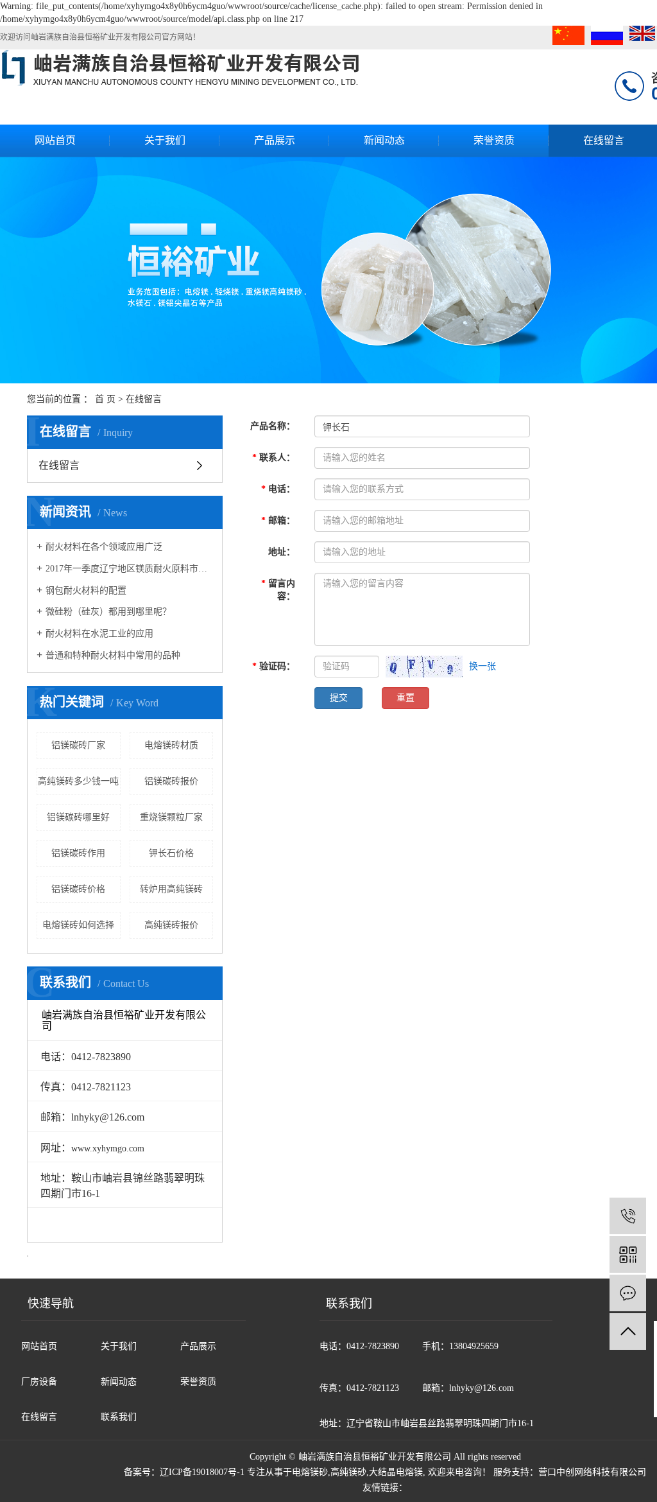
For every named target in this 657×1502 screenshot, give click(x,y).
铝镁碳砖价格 (78, 889)
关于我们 (164, 140)
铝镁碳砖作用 (78, 853)
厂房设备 (39, 1381)
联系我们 (119, 1417)
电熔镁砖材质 (171, 745)
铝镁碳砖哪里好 (78, 817)
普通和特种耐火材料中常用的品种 (113, 655)
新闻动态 (384, 140)
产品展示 (274, 140)
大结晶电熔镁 (396, 1472)
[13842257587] (628, 1216)
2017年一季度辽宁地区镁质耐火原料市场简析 (129, 568)
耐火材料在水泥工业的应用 (99, 633)
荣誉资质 (494, 140)
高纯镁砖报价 (171, 925)
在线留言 (59, 465)
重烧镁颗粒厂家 (171, 817)
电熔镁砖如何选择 (78, 925)
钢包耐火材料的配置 (86, 590)
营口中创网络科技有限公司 (592, 1472)
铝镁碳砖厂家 (78, 745)
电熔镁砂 (310, 1472)
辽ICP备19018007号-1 (202, 1472)
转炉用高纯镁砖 (171, 889)
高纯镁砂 (348, 1472)
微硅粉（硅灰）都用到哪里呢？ (108, 611)
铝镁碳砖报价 (171, 781)
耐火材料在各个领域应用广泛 (104, 547)
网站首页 (55, 140)
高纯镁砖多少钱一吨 (78, 781)
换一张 (482, 666)
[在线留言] (628, 1293)
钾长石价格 (171, 853)
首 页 (105, 399)
